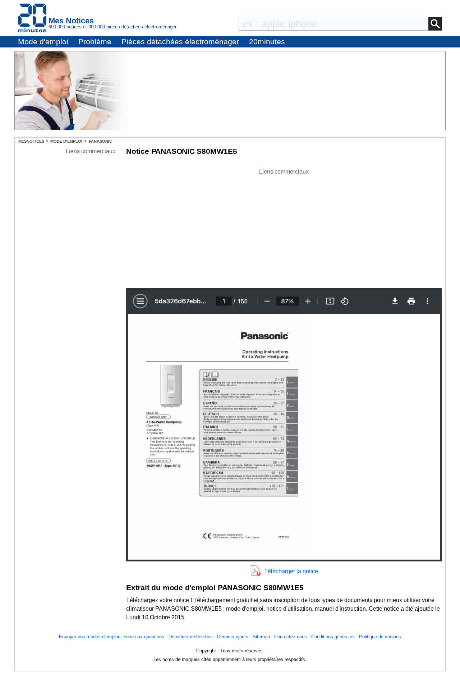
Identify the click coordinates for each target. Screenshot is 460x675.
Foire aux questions (143, 636)
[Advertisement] (284, 226)
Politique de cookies (380, 636)
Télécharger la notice (291, 571)
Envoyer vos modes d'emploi (89, 636)
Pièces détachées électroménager (180, 41)
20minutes (267, 41)
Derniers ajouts (232, 636)
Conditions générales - (335, 636)
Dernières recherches (191, 636)
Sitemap (261, 636)
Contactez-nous (290, 636)
